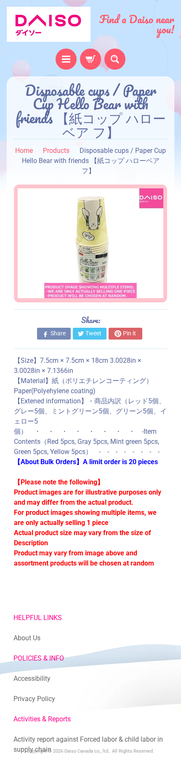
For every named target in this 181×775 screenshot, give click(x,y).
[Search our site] (114, 59)
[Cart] (90, 59)
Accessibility (32, 678)
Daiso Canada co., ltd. (86, 751)
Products (56, 151)
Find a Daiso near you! (136, 24)
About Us (26, 638)
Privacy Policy (34, 699)
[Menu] (66, 59)
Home (24, 151)
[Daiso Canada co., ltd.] (48, 24)
